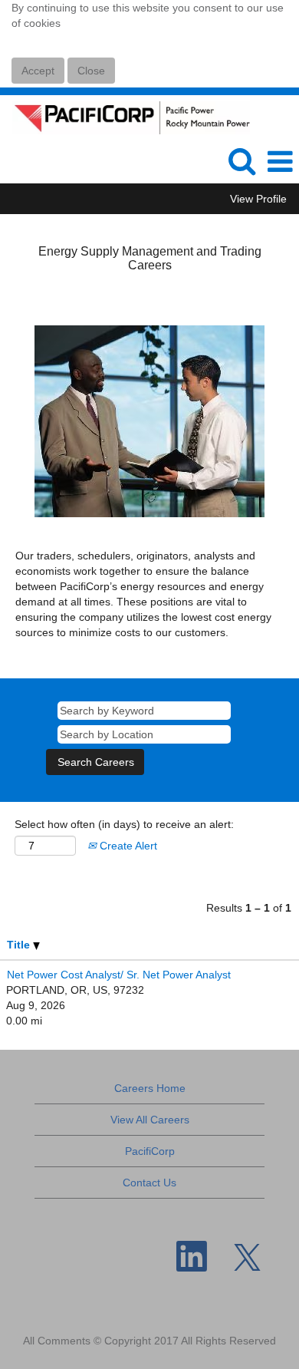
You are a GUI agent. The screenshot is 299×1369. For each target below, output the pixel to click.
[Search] (241, 161)
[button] (280, 161)
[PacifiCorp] (125, 117)
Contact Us (149, 1182)
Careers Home (150, 1088)
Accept (37, 70)
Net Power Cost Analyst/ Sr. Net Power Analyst (119, 974)
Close (91, 70)
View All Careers (149, 1119)
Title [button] (20, 945)
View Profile (258, 199)
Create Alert (127, 846)
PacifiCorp (150, 1151)
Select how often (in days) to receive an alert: (124, 824)
